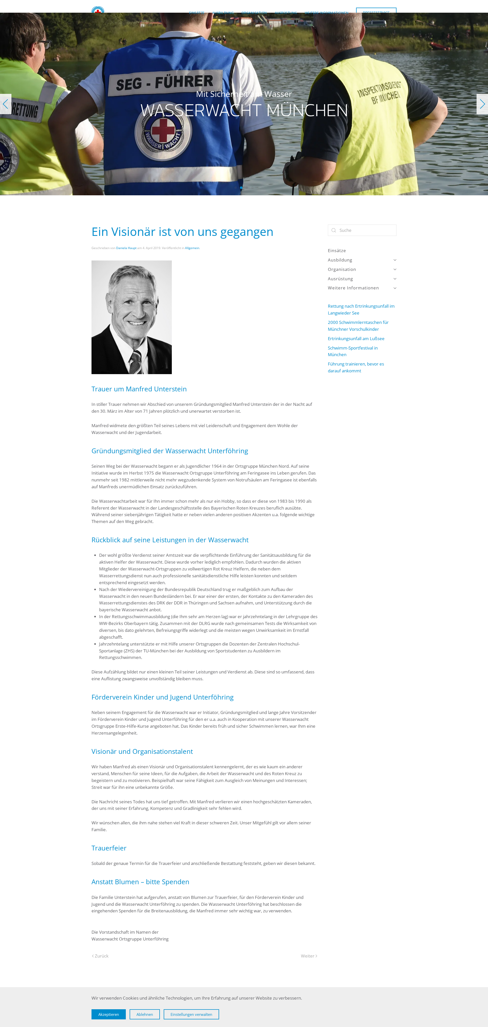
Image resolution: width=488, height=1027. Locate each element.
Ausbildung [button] (223, 12)
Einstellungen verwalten (191, 1014)
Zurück (102, 956)
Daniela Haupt (126, 248)
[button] (5, 104)
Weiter (307, 956)
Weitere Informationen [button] (327, 12)
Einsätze (197, 12)
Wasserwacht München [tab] (235, 187)
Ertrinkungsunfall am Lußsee (356, 338)
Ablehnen (144, 1014)
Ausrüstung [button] (286, 12)
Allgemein (192, 248)
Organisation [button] (254, 12)
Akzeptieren (108, 1014)
